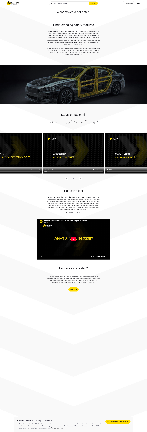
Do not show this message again (117, 421)
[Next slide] (80, 178)
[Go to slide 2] (73, 178)
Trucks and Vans (128, 3)
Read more (73, 289)
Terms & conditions (57, 428)
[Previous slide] (66, 178)
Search (93, 3)
